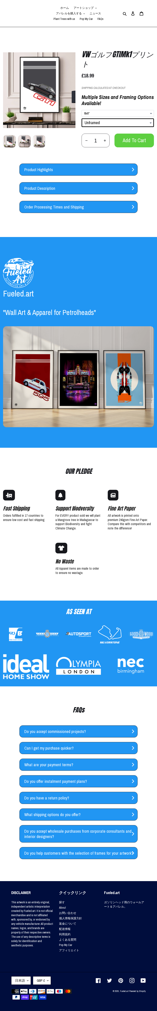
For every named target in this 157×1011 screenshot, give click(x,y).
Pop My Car (65, 945)
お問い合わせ (67, 913)
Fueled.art (124, 991)
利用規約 (65, 934)
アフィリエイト (69, 950)
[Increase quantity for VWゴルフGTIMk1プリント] (104, 140)
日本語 (20, 980)
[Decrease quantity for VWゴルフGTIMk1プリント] (86, 140)
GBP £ (41, 980)
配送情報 (65, 929)
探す (62, 902)
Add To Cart (134, 140)
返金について (67, 923)
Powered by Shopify (137, 991)
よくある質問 (67, 939)
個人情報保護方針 (70, 918)
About (62, 907)
